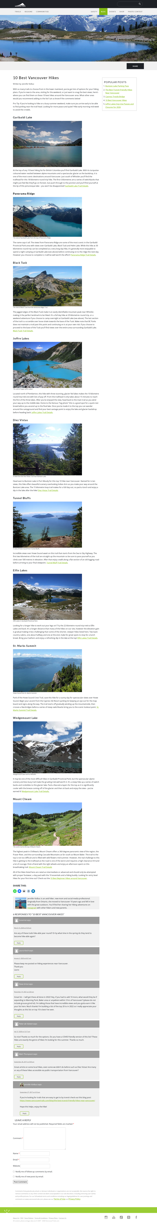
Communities (42, 12)
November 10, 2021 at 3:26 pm (24, 992)
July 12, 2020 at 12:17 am (22, 1032)
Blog (103, 12)
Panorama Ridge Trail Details (83, 255)
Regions (28, 12)
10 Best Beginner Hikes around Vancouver (68, 878)
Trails (18, 12)
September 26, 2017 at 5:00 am (24, 1062)
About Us (16, 1218)
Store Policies (28, 1218)
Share (135, 66)
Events (112, 12)
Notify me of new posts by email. (30, 1176)
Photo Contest (135, 12)
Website (16, 1166)
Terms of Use (59, 1199)
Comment (18, 1138)
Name (16, 1153)
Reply (19, 943)
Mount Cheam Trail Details (40, 867)
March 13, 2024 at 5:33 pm (22, 928)
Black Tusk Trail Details (23, 331)
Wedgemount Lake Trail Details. (35, 791)
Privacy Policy (74, 1199)
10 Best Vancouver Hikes (116, 100)
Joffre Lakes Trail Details (42, 412)
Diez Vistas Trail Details (48, 490)
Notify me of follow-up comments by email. (34, 1171)
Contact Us (62, 1218)
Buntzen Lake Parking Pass (117, 86)
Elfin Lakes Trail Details (87, 638)
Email (16, 1159)
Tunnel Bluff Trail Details (57, 562)
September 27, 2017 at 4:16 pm (30, 1092)
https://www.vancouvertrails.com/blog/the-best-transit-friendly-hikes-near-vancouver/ (57, 1100)
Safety (94, 12)
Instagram (31, 908)
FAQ (21, 1218)
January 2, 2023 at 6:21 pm (22, 958)
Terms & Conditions (41, 1218)
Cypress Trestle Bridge (115, 96)
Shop (122, 12)
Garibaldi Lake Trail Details (76, 186)
